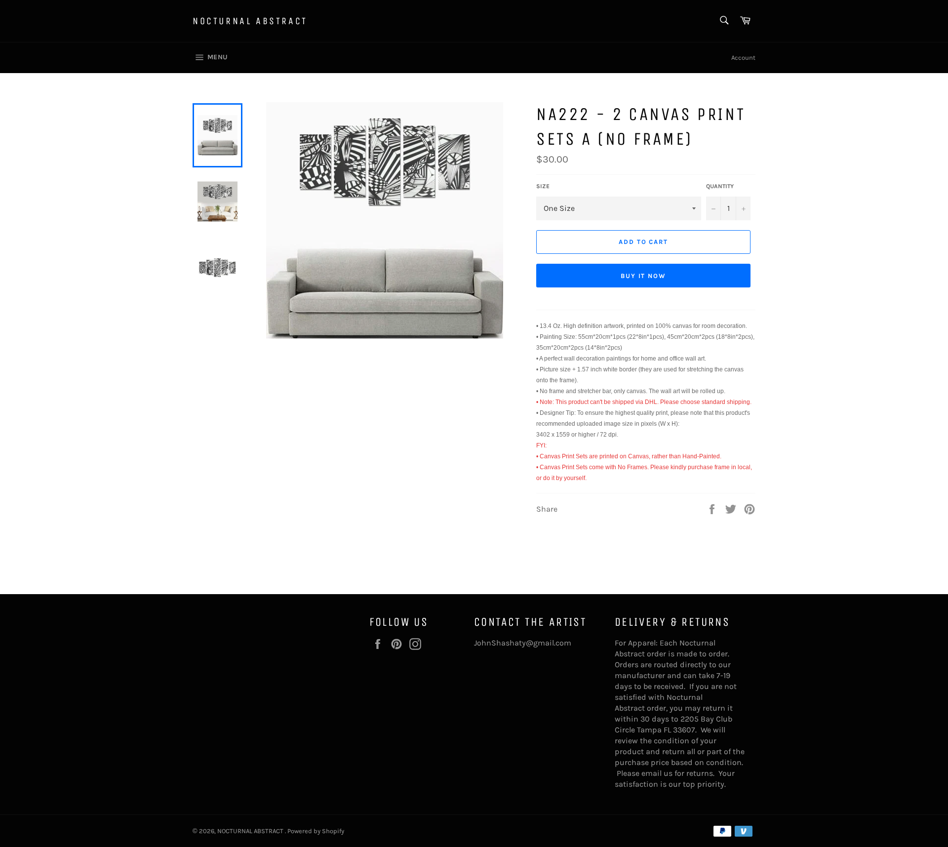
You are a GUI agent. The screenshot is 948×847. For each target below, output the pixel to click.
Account (743, 57)
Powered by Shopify (315, 831)
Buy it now (644, 276)
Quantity (720, 186)
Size (543, 186)
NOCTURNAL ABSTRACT (250, 21)
